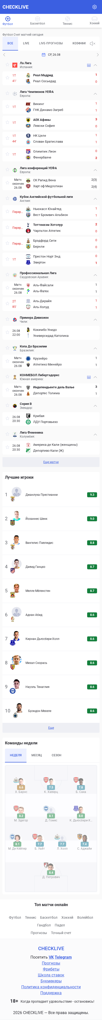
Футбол (15, 917)
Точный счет (61, 933)
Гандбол (44, 925)
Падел (60, 925)
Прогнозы (39, 933)
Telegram (63, 957)
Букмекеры (51, 981)
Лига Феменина (31, 432)
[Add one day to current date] (4, 55)
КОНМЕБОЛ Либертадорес (39, 375)
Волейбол (85, 917)
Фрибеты (51, 969)
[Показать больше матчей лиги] (89, 65)
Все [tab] (10, 43)
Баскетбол (48, 917)
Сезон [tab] (56, 755)
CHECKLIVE (15, 7)
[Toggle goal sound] (93, 44)
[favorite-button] (7, 65)
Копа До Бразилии (33, 346)
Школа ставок (51, 975)
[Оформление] (95, 7)
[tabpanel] (51, 263)
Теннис (30, 917)
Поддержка (51, 993)
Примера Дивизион (34, 317)
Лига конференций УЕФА (38, 168)
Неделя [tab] (16, 755)
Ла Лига (25, 63)
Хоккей (67, 917)
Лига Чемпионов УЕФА (37, 92)
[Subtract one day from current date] (98, 55)
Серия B (26, 404)
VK (51, 957)
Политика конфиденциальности (51, 987)
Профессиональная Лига (38, 273)
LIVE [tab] (26, 43)
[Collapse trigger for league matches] (95, 65)
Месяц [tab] (36, 755)
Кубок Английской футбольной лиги (46, 197)
